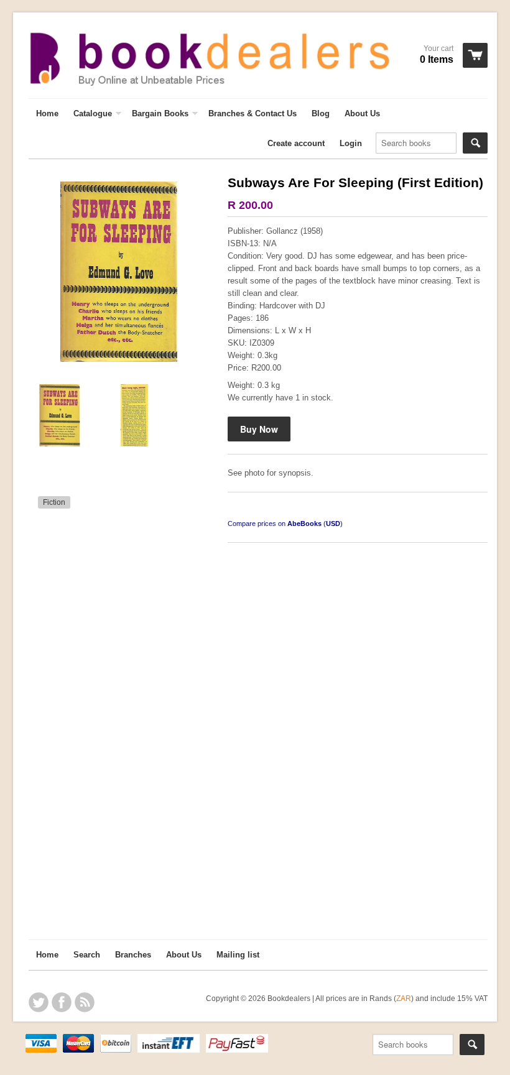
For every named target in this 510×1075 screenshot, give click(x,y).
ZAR (403, 998)
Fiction (54, 502)
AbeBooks (304, 523)
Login (351, 143)
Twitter (39, 1002)
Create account (296, 143)
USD (333, 523)
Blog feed (85, 1002)
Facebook (62, 1002)
